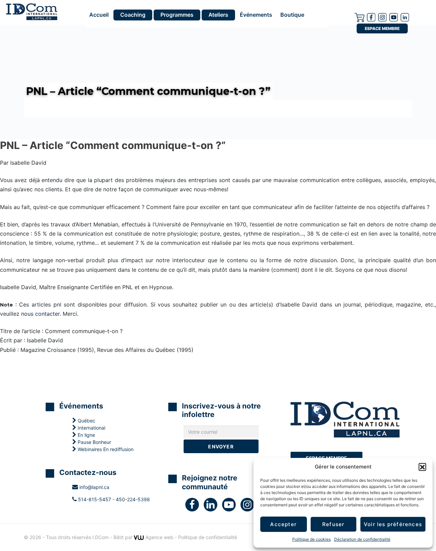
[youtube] (393, 16)
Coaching (132, 14)
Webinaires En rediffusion (105, 449)
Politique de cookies (311, 539)
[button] (422, 466)
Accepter (283, 524)
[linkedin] (213, 506)
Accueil (99, 15)
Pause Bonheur (93, 442)
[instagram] (382, 16)
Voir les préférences (393, 524)
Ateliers (218, 14)
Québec (85, 420)
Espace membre (382, 28)
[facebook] (371, 16)
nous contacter (40, 313)
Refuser (333, 524)
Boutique (292, 15)
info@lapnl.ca (93, 487)
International (90, 428)
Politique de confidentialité (207, 537)
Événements (256, 15)
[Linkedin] (405, 16)
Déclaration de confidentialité (362, 539)
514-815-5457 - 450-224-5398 (113, 499)
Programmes (176, 14)
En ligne (85, 435)
